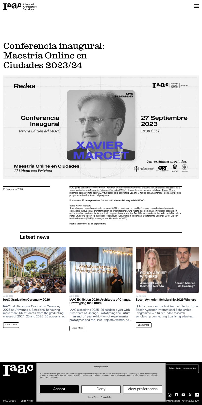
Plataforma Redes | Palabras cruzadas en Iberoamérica (114, 187)
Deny (101, 389)
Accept (59, 389)
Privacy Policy (106, 397)
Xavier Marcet (169, 190)
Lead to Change (138, 193)
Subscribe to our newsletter (182, 368)
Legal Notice (27, 401)
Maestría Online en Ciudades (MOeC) (108, 190)
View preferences (143, 389)
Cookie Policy (93, 397)
